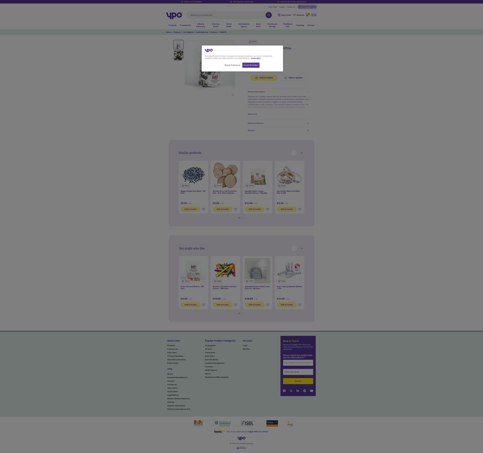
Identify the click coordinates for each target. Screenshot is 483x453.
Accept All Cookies (251, 65)
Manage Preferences (232, 65)
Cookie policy (256, 58)
